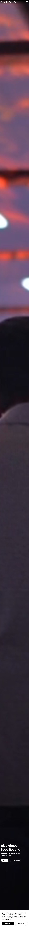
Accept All (8, 923)
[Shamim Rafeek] (8, 2)
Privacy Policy (19, 917)
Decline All (21, 923)
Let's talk (4, 860)
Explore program (15, 860)
